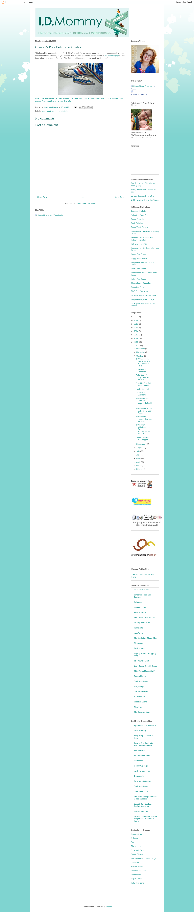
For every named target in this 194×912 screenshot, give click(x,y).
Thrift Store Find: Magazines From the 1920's (144, 377)
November (140, 352)
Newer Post (42, 197)
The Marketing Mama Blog (145, 638)
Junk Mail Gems (141, 681)
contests (50, 111)
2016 (136, 324)
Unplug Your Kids (142, 623)
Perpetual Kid (136, 834)
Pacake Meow (137, 866)
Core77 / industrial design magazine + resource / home (145, 818)
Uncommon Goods (138, 871)
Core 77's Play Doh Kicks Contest (143, 384)
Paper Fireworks (137, 219)
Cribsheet (138, 602)
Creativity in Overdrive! (141, 394)
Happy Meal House (139, 258)
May (138, 458)
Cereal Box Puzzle (138, 254)
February (140, 469)
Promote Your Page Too (139, 94)
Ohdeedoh (138, 761)
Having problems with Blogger (142, 438)
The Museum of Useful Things (143, 858)
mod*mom (138, 633)
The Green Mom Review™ (145, 618)
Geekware (135, 862)
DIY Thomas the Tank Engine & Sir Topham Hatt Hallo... (143, 362)
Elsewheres (136, 846)
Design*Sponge (141, 766)
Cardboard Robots (138, 211)
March (139, 466)
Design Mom (139, 648)
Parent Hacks (140, 676)
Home (81, 197)
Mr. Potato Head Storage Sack (143, 295)
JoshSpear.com (141, 791)
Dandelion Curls (137, 287)
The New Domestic (142, 661)
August (139, 448)
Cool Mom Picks (141, 590)
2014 (136, 331)
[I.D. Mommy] (132, 92)
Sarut (133, 842)
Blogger (109, 906)
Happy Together (141, 811)
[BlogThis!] (83, 107)
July (138, 451)
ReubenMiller (140, 750)
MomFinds (138, 707)
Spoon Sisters (137, 854)
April (138, 462)
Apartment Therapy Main (145, 725)
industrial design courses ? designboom (145, 797)
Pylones (134, 838)
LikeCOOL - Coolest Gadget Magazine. (142, 805)
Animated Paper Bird (139, 215)
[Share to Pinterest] (91, 107)
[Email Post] (75, 107)
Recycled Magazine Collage (142, 299)
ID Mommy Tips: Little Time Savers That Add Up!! (144, 401)
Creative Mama (140, 702)
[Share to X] (85, 107)
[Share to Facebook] (88, 107)
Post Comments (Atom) (86, 204)
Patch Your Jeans (138, 279)
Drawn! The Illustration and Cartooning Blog (144, 744)
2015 (136, 327)
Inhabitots (138, 628)
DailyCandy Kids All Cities (145, 666)
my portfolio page (112, 56)
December (140, 349)
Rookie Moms (140, 612)
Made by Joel (140, 607)
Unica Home (136, 875)
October (139, 356)
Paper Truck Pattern (139, 227)
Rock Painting (137, 223)
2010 (136, 346)
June (138, 455)
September (141, 444)
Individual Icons (137, 883)
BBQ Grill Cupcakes (139, 291)
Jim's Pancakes (141, 692)
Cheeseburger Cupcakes (141, 283)
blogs (44, 111)
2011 (136, 342)
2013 (136, 335)
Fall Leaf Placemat (139, 244)
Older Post (119, 197)
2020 (136, 317)
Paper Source (136, 879)
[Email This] (80, 107)
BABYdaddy (139, 697)
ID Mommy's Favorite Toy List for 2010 (144, 419)
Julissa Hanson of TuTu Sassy (144, 196)
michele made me (142, 771)
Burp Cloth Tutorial (138, 269)
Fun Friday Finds (143, 389)
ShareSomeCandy (142, 756)
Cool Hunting (140, 730)
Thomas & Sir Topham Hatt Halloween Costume (142, 239)
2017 (136, 320)
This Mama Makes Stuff (144, 671)
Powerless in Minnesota (141, 370)
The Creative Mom (142, 712)
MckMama (138, 643)
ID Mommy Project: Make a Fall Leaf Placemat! (144, 411)
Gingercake (139, 776)
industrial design (62, 111)
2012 (136, 338)
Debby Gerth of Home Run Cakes (145, 200)
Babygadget (139, 686)
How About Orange (142, 781)
